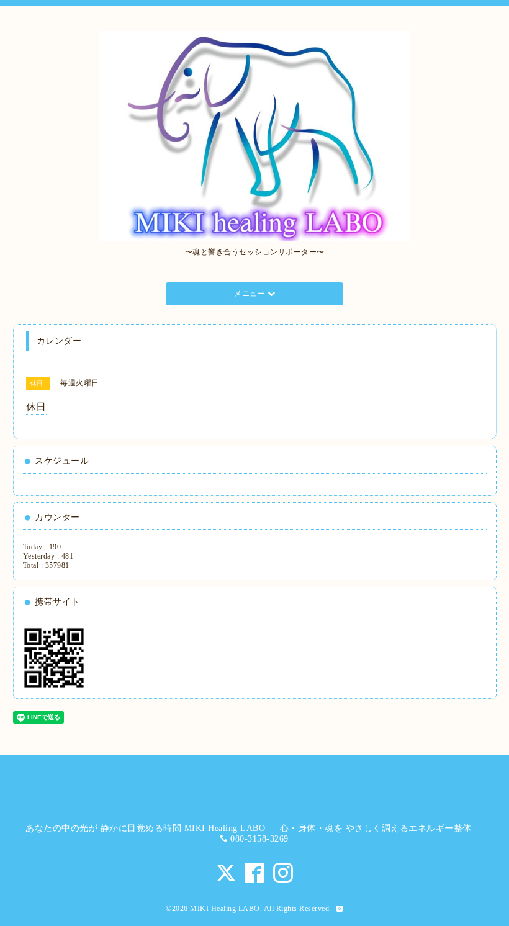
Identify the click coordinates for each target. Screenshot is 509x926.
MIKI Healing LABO (225, 908)
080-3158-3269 (259, 838)
